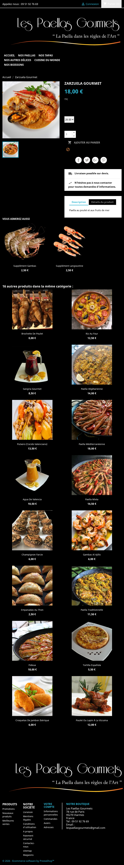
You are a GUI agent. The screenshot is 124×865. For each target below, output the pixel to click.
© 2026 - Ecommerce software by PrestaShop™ (28, 860)
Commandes (50, 818)
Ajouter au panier (84, 142)
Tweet (87, 160)
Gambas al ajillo (92, 554)
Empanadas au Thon (32, 609)
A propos (28, 831)
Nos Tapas (46, 55)
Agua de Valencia (32, 499)
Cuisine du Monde (47, 60)
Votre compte (49, 805)
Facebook (62, 745)
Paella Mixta (91, 499)
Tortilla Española (92, 665)
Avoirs (47, 823)
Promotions (8, 808)
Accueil (9, 55)
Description (79, 202)
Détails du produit (102, 202)
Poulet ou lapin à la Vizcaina (92, 720)
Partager (78, 160)
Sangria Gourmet (32, 388)
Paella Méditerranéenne (92, 444)
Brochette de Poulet (32, 333)
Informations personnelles (51, 813)
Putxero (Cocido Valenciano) (32, 444)
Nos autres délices (17, 60)
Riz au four (92, 333)
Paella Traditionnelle (92, 609)
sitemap (27, 850)
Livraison (28, 812)
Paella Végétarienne (92, 388)
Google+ (95, 160)
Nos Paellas (26, 55)
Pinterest (103, 160)
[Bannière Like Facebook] (62, 778)
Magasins (28, 854)
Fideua (32, 665)
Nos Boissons (14, 65)
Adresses (49, 827)
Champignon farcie (32, 554)
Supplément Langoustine (69, 265)
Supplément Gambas (24, 265)
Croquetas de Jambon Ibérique (32, 720)
